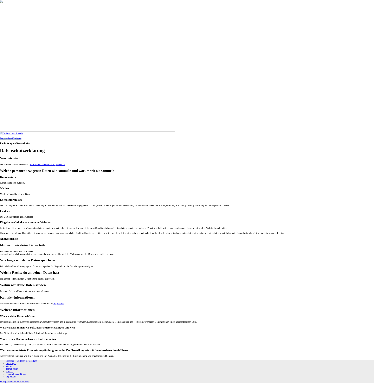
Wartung (10, 366)
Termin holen (12, 369)
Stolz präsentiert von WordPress (14, 381)
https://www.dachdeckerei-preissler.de (47, 164)
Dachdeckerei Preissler (10, 138)
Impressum (58, 303)
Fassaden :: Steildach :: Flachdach (21, 361)
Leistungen (11, 363)
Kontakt (9, 371)
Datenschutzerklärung (16, 374)
